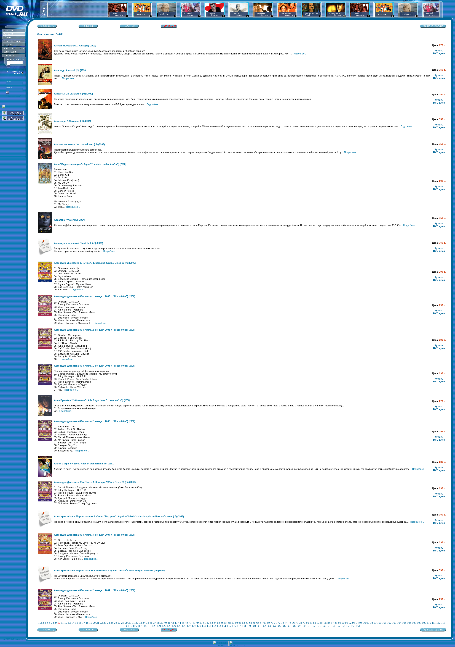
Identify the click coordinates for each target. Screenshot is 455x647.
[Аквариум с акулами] (45, 256)
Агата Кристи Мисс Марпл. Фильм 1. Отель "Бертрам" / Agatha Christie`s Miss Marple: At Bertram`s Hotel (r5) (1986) (119, 516)
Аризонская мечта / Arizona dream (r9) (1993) (79, 144)
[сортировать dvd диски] (47, 27)
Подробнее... (300, 53)
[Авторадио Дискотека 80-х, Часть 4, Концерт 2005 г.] (45, 500)
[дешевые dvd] (169, 27)
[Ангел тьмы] (45, 108)
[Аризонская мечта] (45, 158)
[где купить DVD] (13, 55)
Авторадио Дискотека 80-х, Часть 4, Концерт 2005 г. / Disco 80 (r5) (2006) (95, 482)
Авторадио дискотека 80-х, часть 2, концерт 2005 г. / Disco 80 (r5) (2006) (94, 421)
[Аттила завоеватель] (45, 59)
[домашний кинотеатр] (13, 41)
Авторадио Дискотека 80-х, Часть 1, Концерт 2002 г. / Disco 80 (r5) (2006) (95, 263)
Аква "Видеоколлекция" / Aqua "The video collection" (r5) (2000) (90, 164)
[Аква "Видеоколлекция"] (45, 182)
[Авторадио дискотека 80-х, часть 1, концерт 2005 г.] (45, 384)
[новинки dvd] (129, 27)
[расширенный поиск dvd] (15, 73)
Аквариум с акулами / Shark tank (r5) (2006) (78, 243)
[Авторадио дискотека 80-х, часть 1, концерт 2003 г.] (45, 315)
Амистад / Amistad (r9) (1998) (70, 70)
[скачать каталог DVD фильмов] (13, 114)
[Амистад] (45, 84)
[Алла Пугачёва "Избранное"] (45, 415)
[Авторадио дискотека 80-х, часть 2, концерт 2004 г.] (45, 608)
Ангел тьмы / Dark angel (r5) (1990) (73, 93)
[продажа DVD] (13, 34)
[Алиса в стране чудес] (45, 476)
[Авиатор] (45, 232)
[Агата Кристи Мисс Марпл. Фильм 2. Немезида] (45, 584)
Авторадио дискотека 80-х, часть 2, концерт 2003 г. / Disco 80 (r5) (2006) (94, 329)
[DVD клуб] (13, 52)
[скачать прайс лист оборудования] (13, 119)
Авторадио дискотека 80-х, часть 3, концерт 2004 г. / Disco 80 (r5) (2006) (94, 534)
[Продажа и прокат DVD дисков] (20, 16)
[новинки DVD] (13, 31)
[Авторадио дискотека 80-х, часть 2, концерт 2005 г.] (45, 439)
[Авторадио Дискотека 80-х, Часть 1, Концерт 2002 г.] (45, 281)
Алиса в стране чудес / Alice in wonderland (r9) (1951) (84, 463)
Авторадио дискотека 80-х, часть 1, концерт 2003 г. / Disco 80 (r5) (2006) (94, 296)
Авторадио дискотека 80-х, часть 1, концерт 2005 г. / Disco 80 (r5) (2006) (94, 365)
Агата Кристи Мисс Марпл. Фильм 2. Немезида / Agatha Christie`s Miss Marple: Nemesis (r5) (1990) (109, 570)
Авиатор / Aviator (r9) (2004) (69, 220)
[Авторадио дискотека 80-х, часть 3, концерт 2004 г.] (45, 553)
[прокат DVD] (13, 38)
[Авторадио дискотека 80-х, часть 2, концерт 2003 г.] (45, 348)
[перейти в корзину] (433, 27)
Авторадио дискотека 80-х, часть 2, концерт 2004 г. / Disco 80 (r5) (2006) (94, 590)
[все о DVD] (13, 48)
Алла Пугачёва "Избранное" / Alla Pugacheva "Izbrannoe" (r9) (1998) (92, 400)
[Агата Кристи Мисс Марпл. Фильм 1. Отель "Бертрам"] (45, 528)
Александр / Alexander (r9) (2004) (72, 121)
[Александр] (45, 133)
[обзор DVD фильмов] (13, 45)
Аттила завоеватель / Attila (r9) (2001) (75, 45)
